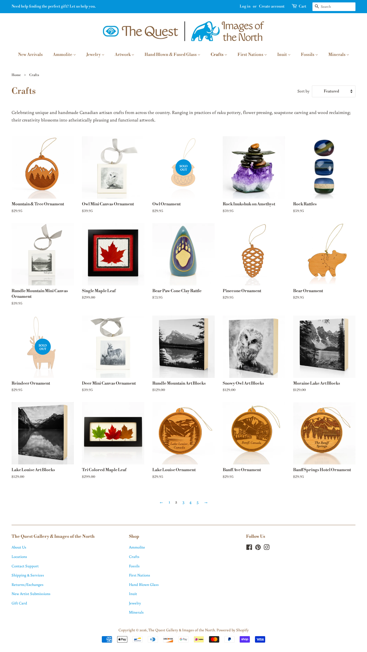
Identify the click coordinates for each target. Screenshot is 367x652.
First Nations (251, 54)
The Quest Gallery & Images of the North (181, 629)
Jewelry (94, 54)
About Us (19, 547)
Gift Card (19, 603)
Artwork (123, 54)
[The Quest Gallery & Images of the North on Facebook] (249, 548)
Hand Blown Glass (144, 584)
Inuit (282, 54)
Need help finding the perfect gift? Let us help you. (54, 6)
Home (16, 75)
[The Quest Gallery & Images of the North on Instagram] (266, 548)
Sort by (303, 91)
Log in (245, 6)
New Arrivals (30, 54)
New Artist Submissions (31, 593)
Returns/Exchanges (28, 584)
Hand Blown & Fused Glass (171, 54)
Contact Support (25, 565)
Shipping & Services (28, 575)
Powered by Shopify (233, 629)
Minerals (337, 54)
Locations (19, 556)
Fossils (308, 54)
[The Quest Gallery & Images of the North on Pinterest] (258, 548)
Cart (302, 6)
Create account (272, 6)
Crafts (217, 54)
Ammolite (63, 54)
